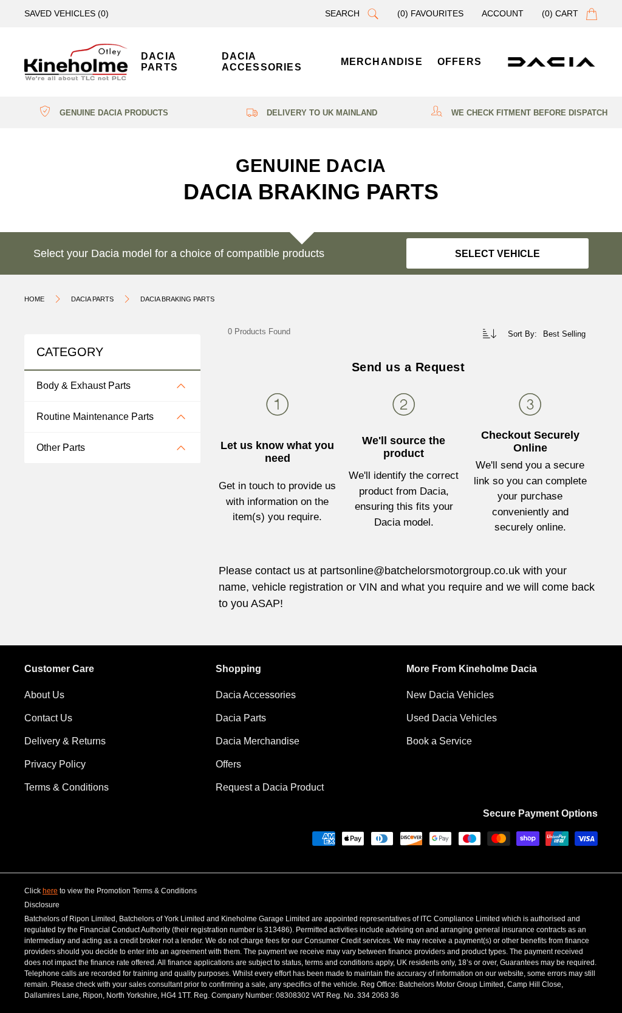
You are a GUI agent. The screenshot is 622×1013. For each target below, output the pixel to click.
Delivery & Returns (65, 741)
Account (503, 13)
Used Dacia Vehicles (451, 718)
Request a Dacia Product (270, 787)
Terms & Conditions (66, 787)
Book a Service (439, 741)
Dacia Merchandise (257, 741)
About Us (44, 695)
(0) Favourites (430, 13)
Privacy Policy (55, 764)
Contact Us (48, 718)
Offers (228, 764)
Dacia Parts (241, 718)
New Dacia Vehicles (450, 695)
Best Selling (564, 333)
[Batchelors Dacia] (76, 62)
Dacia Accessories (256, 695)
